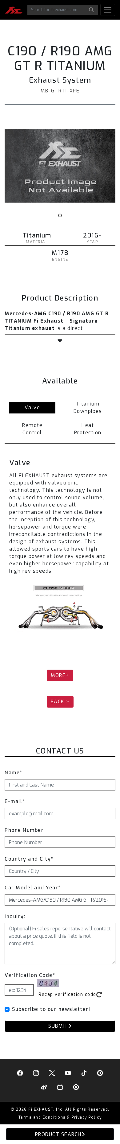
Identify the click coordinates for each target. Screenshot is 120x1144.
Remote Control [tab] (32, 429)
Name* (13, 772)
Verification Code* (30, 975)
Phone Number (24, 830)
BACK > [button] (60, 701)
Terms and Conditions (42, 1117)
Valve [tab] (32, 407)
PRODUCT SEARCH (58, 1134)
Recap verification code (67, 994)
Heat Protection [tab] (88, 429)
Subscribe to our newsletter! (51, 1009)
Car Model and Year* (33, 887)
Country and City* (29, 859)
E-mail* (15, 801)
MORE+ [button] (60, 675)
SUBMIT (58, 1026)
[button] (60, 341)
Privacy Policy (86, 1117)
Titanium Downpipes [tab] (88, 407)
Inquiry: (15, 916)
